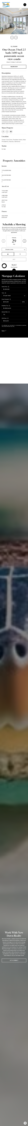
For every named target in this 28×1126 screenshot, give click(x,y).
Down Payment (5, 299)
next (16, 37)
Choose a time (9, 249)
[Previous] (3, 241)
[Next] (24, 241)
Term (3, 293)
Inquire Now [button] (14, 66)
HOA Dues (4, 318)
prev (12, 37)
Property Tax (5, 305)
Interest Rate (5, 312)
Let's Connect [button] (14, 960)
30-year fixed (6, 295)
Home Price (4, 286)
